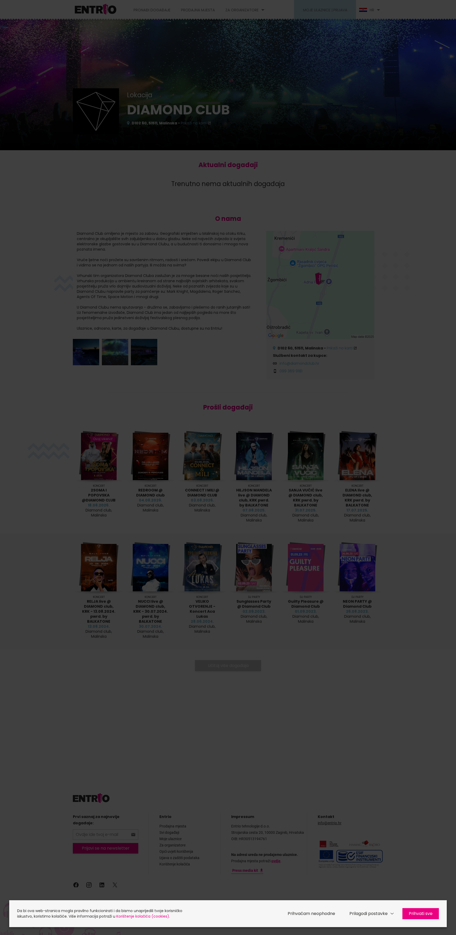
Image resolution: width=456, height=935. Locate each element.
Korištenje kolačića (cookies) (142, 916)
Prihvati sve (421, 913)
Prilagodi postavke (368, 913)
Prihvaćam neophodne (311, 913)
